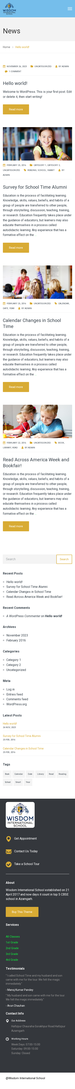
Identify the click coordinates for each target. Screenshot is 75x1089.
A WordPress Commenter (23, 616)
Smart (51, 170)
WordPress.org (16, 704)
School (42, 170)
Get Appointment (25, 838)
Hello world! (15, 83)
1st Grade (12, 942)
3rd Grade (12, 954)
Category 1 (40, 165)
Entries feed (14, 694)
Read (15, 447)
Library (7, 447)
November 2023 (17, 635)
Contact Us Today (26, 851)
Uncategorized (43, 66)
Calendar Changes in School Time (28, 592)
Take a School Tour (26, 864)
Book (61, 443)
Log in (10, 689)
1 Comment (15, 71)
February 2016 (16, 640)
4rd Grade (12, 959)
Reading (32, 170)
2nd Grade (12, 948)
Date (5, 308)
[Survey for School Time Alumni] (37, 143)
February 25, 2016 (16, 165)
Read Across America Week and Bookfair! (34, 597)
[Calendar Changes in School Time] (37, 282)
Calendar (63, 303)
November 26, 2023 (17, 66)
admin (65, 66)
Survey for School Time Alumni (35, 187)
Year (11, 308)
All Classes (13, 936)
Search (64, 559)
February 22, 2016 (16, 443)
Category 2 (53, 165)
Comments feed (17, 699)
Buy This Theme (22, 912)
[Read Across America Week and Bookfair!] (37, 421)
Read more (16, 109)
